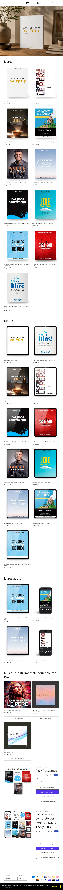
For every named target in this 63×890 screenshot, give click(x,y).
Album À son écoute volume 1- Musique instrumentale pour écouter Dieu (45, 711)
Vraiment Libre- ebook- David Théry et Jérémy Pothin (45, 360)
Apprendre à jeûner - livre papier (12, 142)
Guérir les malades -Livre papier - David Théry (15, 182)
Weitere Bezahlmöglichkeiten (47, 796)
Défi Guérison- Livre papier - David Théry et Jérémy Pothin (44, 265)
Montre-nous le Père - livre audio (39, 660)
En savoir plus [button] (7, 887)
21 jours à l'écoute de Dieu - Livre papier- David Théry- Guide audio (17, 265)
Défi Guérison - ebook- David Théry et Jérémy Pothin (44, 441)
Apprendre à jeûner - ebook (10, 401)
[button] (3, 3)
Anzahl (37, 778)
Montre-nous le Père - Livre (38, 101)
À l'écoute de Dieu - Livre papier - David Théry (43, 142)
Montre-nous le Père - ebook (38, 401)
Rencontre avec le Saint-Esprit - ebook (13, 523)
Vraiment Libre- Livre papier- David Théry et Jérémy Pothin (16, 307)
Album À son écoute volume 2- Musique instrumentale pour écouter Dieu (17, 751)
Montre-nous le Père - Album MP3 (12, 710)
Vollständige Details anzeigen (49, 801)
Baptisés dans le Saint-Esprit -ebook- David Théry (16, 441)
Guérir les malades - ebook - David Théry (14, 482)
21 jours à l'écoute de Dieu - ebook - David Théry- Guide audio (17, 565)
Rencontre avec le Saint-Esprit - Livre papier (42, 182)
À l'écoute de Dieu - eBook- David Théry (41, 523)
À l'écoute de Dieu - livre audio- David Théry (42, 618)
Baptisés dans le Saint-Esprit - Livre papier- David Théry (17, 223)
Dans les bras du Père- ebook (11, 360)
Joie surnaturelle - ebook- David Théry (41, 482)
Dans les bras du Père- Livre (10, 101)
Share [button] (39, 802)
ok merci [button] (55, 886)
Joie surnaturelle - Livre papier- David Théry (42, 223)
